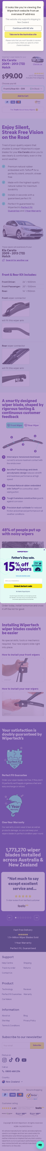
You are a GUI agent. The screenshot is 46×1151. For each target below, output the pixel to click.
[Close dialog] (44, 550)
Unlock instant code (23, 585)
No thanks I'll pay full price (23, 591)
